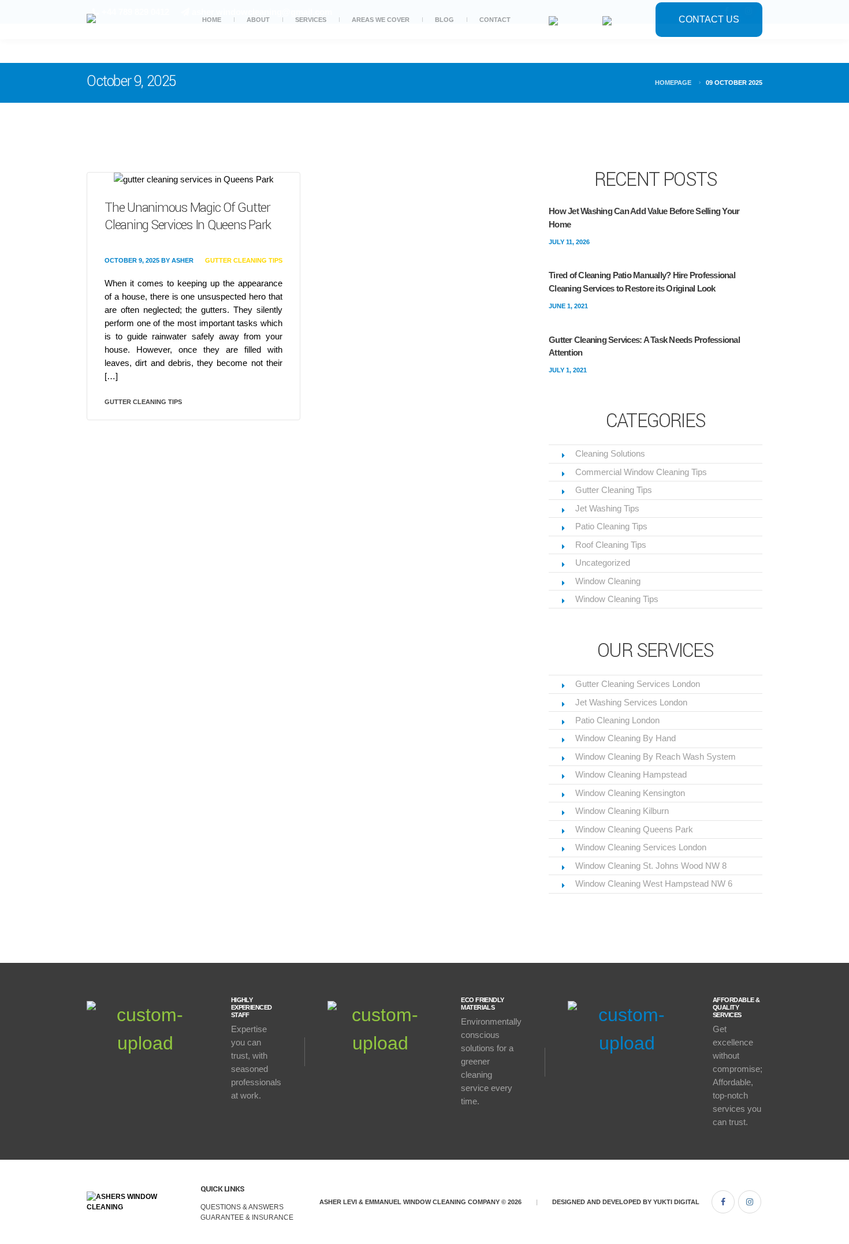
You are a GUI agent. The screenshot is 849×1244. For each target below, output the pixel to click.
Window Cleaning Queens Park (634, 829)
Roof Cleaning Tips (610, 545)
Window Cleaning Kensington (630, 793)
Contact (495, 19)
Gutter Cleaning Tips (243, 260)
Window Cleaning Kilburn (622, 811)
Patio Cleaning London (617, 720)
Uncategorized (602, 562)
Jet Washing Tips (607, 508)
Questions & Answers (242, 1207)
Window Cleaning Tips (616, 599)
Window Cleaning (608, 581)
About (258, 19)
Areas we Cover (380, 19)
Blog (444, 19)
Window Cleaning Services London (640, 847)
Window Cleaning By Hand (625, 738)
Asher (182, 260)
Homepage (673, 82)
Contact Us (709, 19)
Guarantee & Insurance (246, 1217)
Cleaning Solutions (610, 453)
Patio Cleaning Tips (611, 526)
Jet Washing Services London (631, 702)
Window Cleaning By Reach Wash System (655, 756)
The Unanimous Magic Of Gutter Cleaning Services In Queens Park (188, 216)
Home (211, 19)
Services (310, 19)
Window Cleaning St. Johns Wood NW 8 (651, 866)
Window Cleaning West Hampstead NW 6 (653, 883)
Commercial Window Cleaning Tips (641, 472)
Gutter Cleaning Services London (637, 684)
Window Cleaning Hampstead (631, 774)
